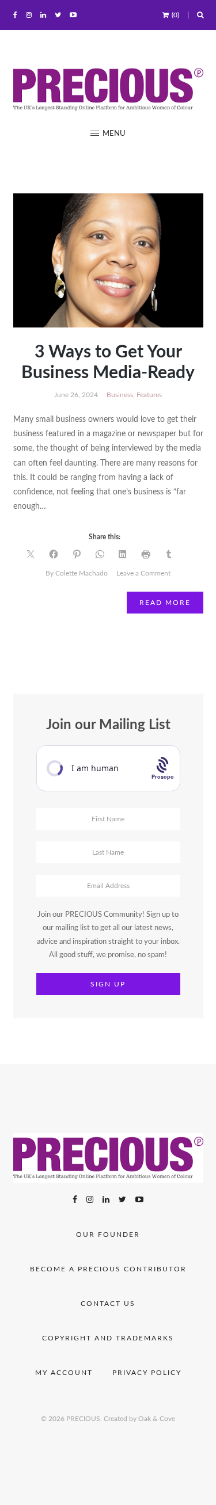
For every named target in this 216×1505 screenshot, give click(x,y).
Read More (165, 602)
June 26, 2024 (76, 394)
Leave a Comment (143, 573)
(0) (175, 15)
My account (64, 1372)
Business (120, 394)
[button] (108, 134)
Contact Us (108, 1303)
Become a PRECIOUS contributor (108, 1269)
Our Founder (108, 1234)
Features (149, 394)
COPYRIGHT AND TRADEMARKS (108, 1338)
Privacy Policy (146, 1372)
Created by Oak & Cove (139, 1418)
